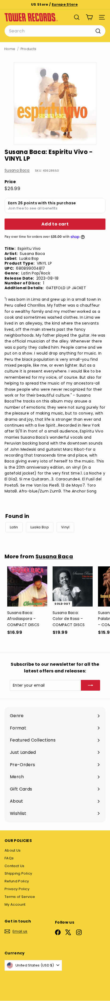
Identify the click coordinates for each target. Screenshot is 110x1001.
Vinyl (65, 527)
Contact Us (15, 865)
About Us (13, 850)
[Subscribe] (90, 685)
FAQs (9, 858)
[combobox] (55, 31)
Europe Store (65, 4)
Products (29, 49)
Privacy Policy (17, 888)
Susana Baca (17, 170)
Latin (14, 527)
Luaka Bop (39, 527)
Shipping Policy (18, 873)
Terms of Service (20, 896)
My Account (15, 904)
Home (9, 49)
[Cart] (89, 17)
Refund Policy (17, 881)
